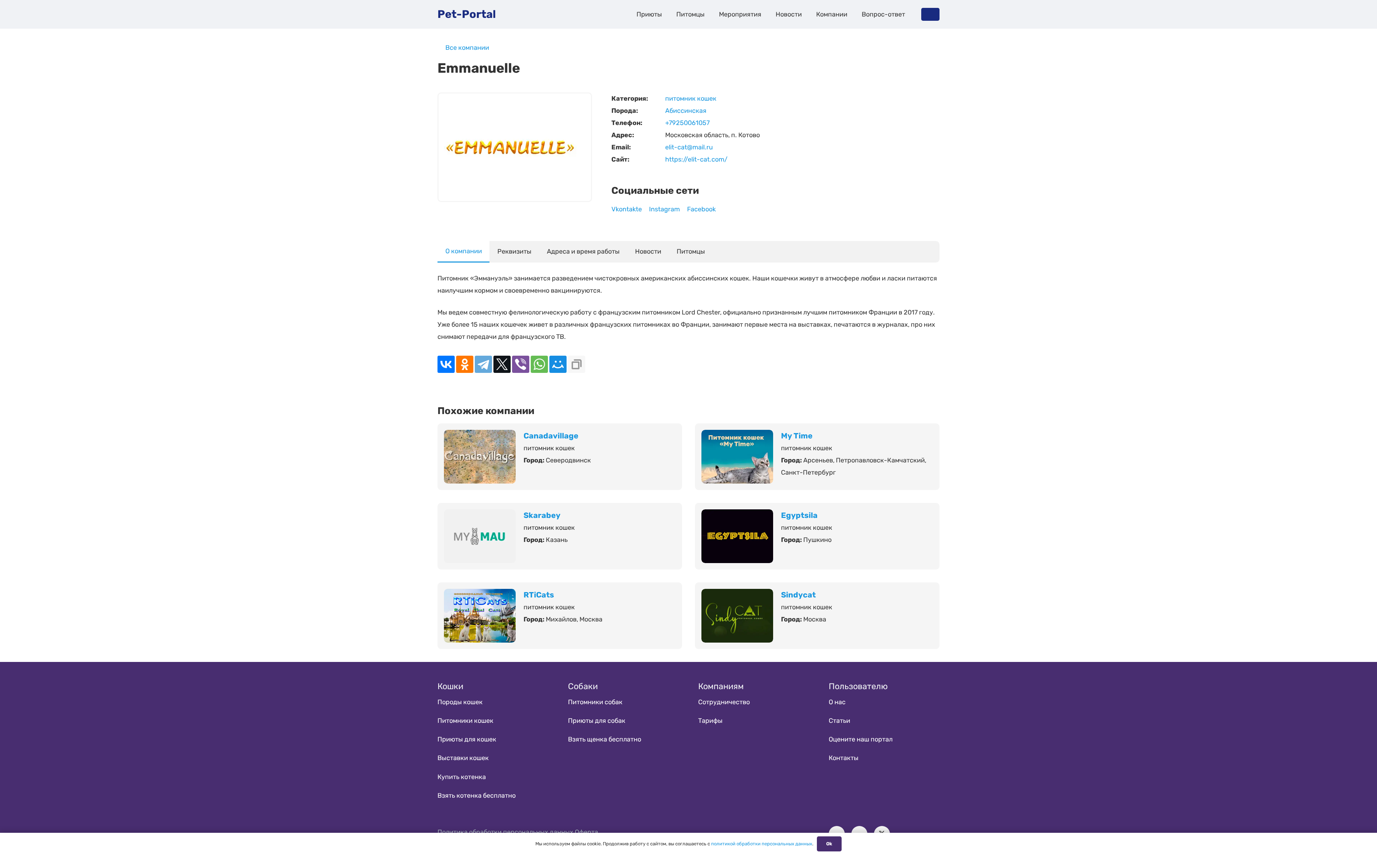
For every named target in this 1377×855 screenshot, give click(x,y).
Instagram (664, 209)
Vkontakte (626, 209)
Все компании (467, 48)
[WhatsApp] (539, 364)
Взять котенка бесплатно (476, 795)
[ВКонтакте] (446, 364)
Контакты (843, 758)
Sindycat (798, 594)
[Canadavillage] (480, 436)
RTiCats (539, 594)
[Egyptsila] (737, 515)
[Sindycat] (737, 595)
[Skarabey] (480, 515)
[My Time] (737, 436)
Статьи (839, 721)
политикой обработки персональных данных (761, 843)
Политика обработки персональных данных (505, 832)
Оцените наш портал (861, 739)
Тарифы (710, 721)
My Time (797, 435)
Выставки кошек (463, 758)
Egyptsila (799, 515)
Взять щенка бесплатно (604, 739)
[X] (502, 364)
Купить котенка (461, 777)
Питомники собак (595, 702)
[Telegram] (483, 364)
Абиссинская (685, 111)
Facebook (701, 209)
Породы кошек (460, 702)
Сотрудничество (724, 702)
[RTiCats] (480, 595)
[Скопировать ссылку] (576, 364)
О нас (837, 702)
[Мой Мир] (558, 364)
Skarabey (542, 515)
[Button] (930, 14)
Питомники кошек (465, 721)
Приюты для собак (596, 721)
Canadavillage (551, 435)
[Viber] (520, 364)
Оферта (586, 832)
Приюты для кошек (466, 739)
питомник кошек (690, 98)
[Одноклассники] (464, 364)
